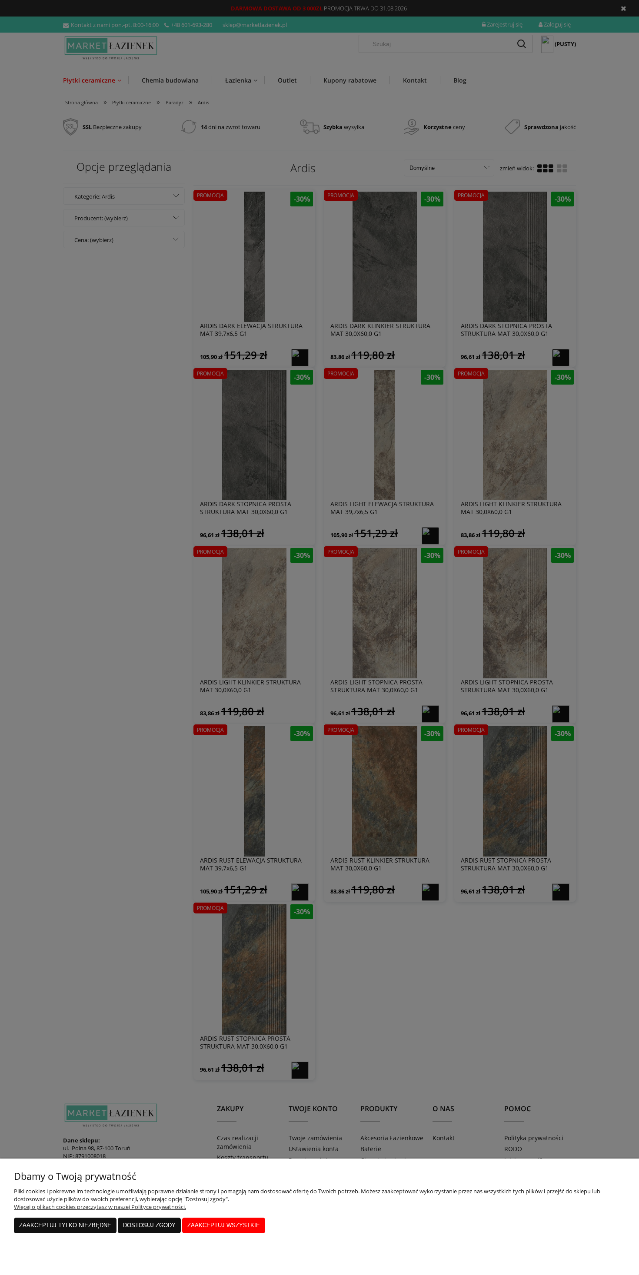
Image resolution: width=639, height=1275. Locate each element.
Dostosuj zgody (149, 1225)
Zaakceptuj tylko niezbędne (65, 1225)
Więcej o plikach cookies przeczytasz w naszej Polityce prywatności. (100, 1207)
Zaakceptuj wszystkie (223, 1225)
